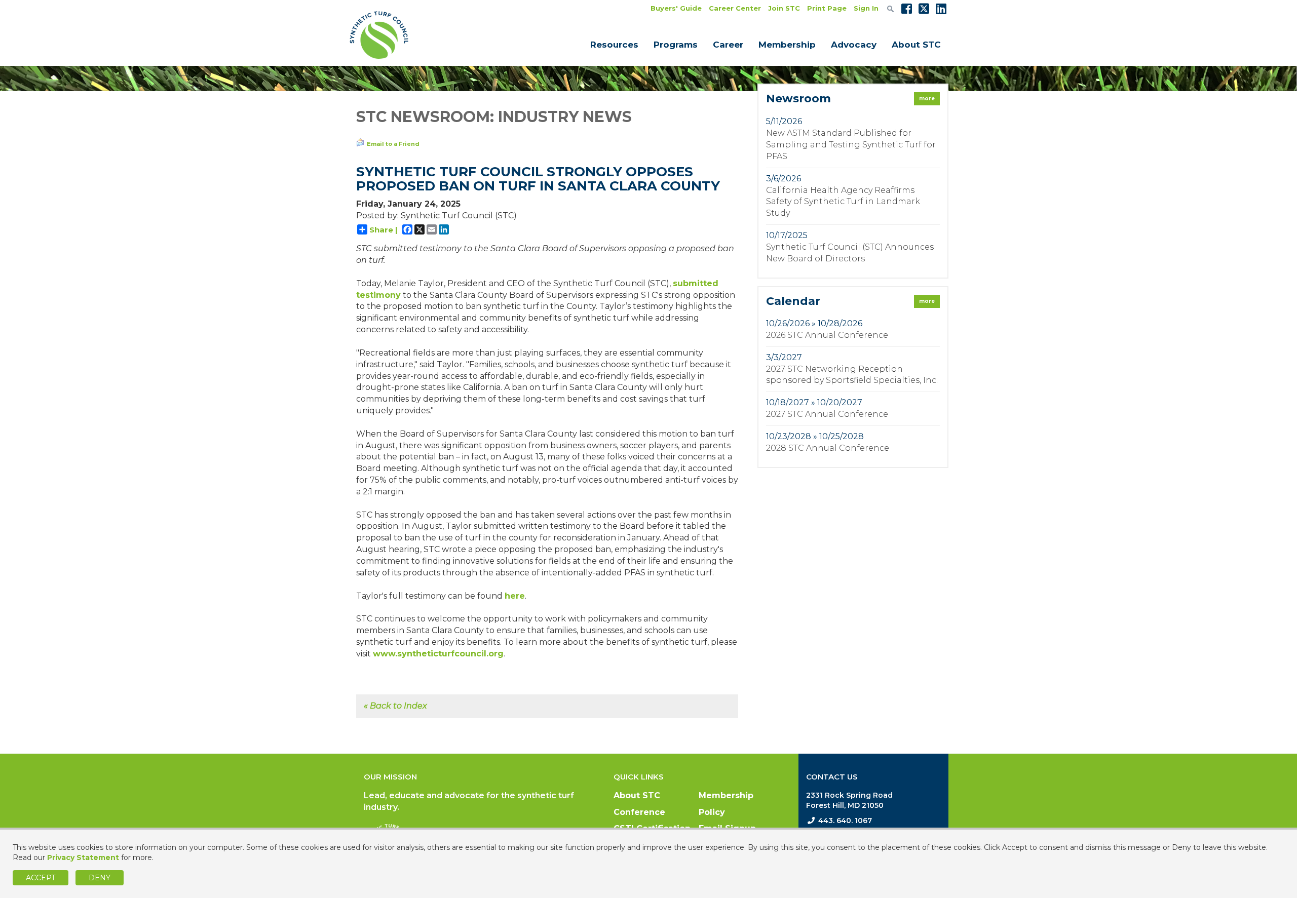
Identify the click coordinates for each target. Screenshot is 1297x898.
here (515, 596)
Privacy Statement (83, 857)
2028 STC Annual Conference (827, 448)
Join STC (784, 8)
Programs (676, 45)
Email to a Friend (393, 143)
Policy (712, 812)
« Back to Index (395, 706)
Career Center (735, 8)
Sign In (866, 8)
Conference (639, 812)
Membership (787, 45)
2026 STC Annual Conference (827, 335)
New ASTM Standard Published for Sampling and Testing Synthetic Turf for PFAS (851, 144)
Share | (383, 230)
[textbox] (890, 8)
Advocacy (853, 45)
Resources (614, 45)
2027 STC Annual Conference (827, 414)
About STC (916, 45)
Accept (40, 877)
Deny (99, 877)
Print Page (827, 8)
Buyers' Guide (676, 8)
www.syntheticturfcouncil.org (438, 653)
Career (728, 45)
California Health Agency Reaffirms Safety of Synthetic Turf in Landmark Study (843, 201)
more (927, 98)
